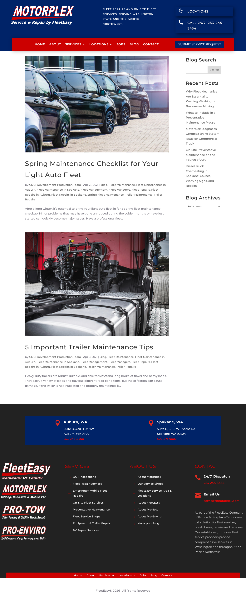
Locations (99, 44)
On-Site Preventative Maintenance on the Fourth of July (201, 154)
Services (73, 44)
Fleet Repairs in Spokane (68, 194)
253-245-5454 (214, 483)
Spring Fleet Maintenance (105, 194)
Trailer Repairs (126, 366)
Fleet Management (94, 189)
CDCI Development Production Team (55, 185)
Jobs (121, 44)
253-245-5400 (74, 439)
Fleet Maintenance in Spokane (58, 189)
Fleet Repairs (141, 189)
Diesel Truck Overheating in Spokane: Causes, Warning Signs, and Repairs (200, 176)
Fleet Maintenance (122, 185)
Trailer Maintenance (139, 194)
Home (40, 44)
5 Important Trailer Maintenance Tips (89, 347)
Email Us (212, 494)
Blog (134, 44)
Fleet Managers (119, 189)
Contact (151, 44)
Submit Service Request (199, 44)
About (55, 44)
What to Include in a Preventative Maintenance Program (202, 117)
